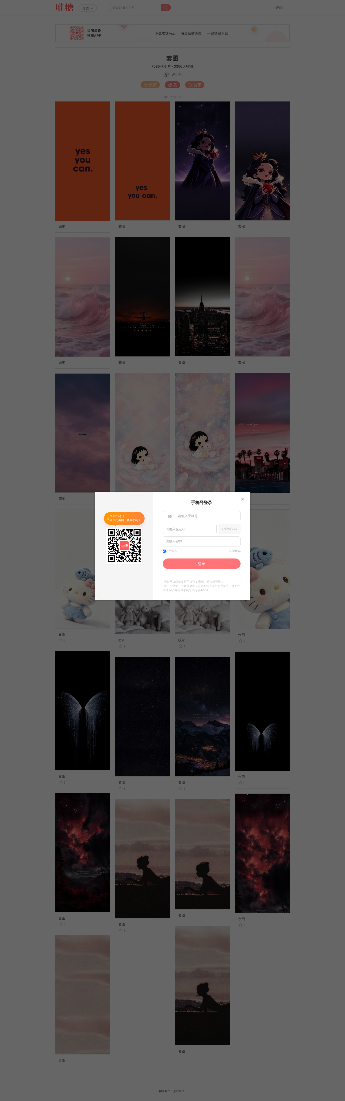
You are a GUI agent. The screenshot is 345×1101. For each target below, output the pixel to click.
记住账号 (171, 551)
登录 (201, 563)
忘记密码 (235, 551)
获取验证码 (229, 529)
